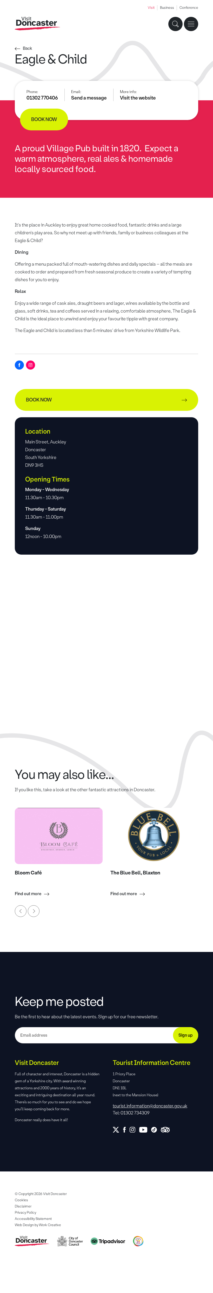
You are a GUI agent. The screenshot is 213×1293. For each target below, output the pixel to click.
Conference (188, 7)
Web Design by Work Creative (38, 1225)
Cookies (21, 1200)
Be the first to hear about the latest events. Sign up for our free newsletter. (86, 1017)
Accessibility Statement (33, 1219)
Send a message (89, 98)
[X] (118, 1130)
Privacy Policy (25, 1212)
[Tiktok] (156, 1130)
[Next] (33, 911)
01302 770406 (42, 98)
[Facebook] (19, 365)
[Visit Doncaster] (37, 24)
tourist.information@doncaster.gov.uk (150, 1106)
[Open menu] (191, 24)
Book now (44, 119)
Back (27, 48)
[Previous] (20, 911)
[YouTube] (145, 1130)
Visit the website (138, 98)
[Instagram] (30, 365)
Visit (151, 7)
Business (167, 7)
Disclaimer (23, 1206)
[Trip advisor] (167, 1130)
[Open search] (175, 24)
